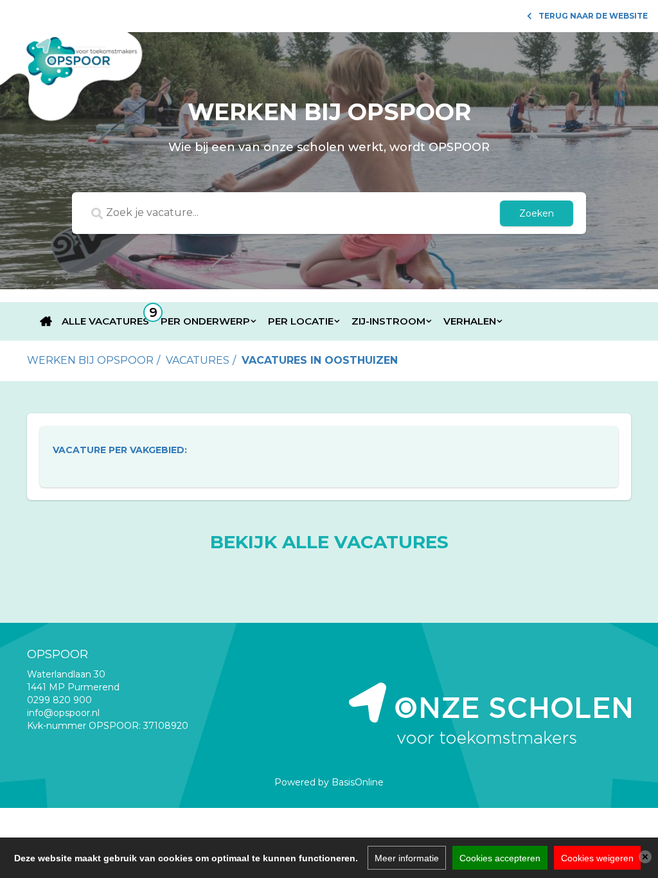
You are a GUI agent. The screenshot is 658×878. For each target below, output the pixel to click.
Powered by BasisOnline (329, 782)
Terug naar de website (593, 16)
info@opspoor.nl (63, 713)
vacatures (197, 360)
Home (46, 321)
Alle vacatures (105, 321)
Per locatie (300, 321)
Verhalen (469, 321)
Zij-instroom (388, 321)
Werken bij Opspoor (90, 360)
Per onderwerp (205, 321)
